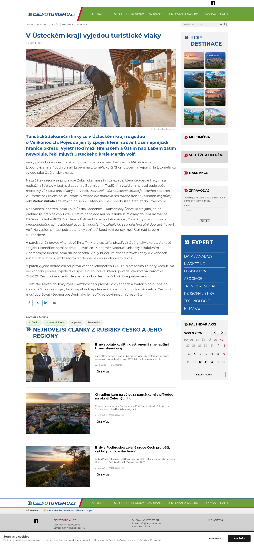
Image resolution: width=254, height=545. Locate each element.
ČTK (40, 43)
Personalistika (199, 293)
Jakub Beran (116, 365)
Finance (192, 308)
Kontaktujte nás (48, 24)
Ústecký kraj (56, 322)
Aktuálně (99, 14)
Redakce (67, 24)
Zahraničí (155, 14)
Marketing (194, 264)
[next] (221, 333)
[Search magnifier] (225, 24)
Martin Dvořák (116, 415)
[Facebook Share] (29, 303)
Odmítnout (215, 538)
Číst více (103, 371)
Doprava (209, 14)
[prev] (215, 333)
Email (187, 205)
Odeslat (205, 221)
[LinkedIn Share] (46, 303)
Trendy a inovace (201, 286)
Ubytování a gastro (183, 14)
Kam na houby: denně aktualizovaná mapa (69, 510)
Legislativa (195, 271)
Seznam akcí (205, 374)
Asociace (193, 279)
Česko (35, 322)
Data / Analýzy (198, 256)
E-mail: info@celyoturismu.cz (147, 523)
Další (224, 14)
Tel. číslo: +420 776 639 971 (145, 520)
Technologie (197, 301)
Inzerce (82, 24)
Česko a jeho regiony (127, 14)
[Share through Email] (54, 303)
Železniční (94, 322)
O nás (29, 24)
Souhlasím (239, 538)
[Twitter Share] (37, 303)
